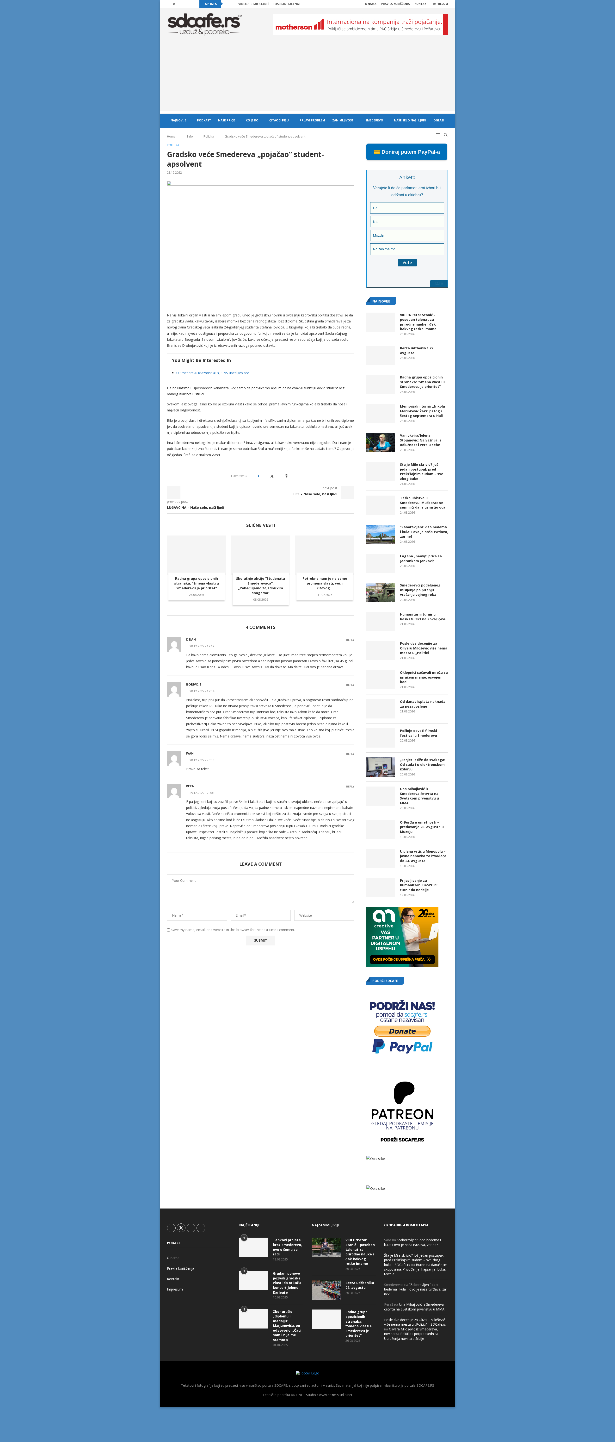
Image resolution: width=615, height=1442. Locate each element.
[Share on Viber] (286, 476)
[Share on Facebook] (267, 476)
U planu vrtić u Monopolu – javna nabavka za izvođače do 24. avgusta (423, 856)
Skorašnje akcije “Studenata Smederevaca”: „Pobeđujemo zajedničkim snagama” (260, 585)
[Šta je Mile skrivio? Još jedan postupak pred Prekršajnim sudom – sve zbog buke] (380, 471)
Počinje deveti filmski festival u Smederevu (418, 733)
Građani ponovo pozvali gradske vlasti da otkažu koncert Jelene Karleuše (287, 1282)
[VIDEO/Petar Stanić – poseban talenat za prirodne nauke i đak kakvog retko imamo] (380, 322)
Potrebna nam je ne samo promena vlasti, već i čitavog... (324, 583)
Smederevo (374, 120)
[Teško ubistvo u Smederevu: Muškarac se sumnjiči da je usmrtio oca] (380, 505)
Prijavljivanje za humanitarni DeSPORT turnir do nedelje (419, 885)
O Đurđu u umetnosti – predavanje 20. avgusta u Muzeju (422, 827)
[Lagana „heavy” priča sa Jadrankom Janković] (380, 563)
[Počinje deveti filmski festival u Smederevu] (380, 738)
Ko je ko (252, 120)
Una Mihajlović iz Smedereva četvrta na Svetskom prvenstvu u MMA (419, 796)
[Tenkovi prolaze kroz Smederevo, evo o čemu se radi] (253, 1247)
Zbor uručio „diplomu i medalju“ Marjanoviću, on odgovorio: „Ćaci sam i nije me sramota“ (287, 1325)
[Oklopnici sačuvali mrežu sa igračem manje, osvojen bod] (380, 679)
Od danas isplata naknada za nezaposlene (422, 704)
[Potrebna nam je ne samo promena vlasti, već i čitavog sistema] (324, 555)
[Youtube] (185, 4)
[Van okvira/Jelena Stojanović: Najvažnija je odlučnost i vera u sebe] (380, 442)
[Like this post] (261, 476)
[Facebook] (168, 4)
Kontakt (421, 4)
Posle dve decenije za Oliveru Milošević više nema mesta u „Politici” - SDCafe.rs (415, 1322)
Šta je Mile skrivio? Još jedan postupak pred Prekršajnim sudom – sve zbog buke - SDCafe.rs (413, 1260)
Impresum (440, 4)
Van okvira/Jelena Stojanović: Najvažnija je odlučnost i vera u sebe (421, 440)
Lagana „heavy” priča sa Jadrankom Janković (421, 558)
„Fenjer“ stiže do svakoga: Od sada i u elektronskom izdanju (422, 764)
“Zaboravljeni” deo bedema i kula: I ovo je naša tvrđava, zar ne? (424, 532)
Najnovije (178, 120)
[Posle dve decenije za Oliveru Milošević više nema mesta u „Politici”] (380, 650)
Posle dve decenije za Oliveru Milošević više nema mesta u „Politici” (423, 648)
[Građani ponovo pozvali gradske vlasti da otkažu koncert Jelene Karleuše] (253, 1280)
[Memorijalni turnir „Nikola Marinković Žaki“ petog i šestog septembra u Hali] (380, 413)
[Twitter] (174, 4)
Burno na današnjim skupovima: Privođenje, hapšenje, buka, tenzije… (415, 1269)
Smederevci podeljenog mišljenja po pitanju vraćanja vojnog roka (420, 590)
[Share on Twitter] (272, 476)
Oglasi (438, 120)
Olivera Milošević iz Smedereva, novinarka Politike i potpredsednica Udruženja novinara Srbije (411, 1334)
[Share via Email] (291, 476)
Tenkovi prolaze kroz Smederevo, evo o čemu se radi (287, 1247)
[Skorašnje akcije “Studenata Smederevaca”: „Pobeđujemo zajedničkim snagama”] (260, 555)
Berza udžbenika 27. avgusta (417, 350)
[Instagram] (180, 4)
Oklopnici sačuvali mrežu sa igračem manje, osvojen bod (424, 677)
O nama (370, 4)
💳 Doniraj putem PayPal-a (407, 152)
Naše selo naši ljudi (410, 120)
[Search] (445, 135)
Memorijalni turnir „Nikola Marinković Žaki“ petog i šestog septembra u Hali (422, 411)
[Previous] (227, 4)
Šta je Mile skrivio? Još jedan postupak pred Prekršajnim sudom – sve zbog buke (421, 471)
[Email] (191, 4)
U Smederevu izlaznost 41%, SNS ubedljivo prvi (212, 373)
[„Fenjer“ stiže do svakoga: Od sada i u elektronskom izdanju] (380, 767)
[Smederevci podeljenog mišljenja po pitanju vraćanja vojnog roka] (380, 592)
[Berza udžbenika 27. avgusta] (380, 355)
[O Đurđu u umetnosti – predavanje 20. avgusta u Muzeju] (380, 829)
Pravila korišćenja (395, 4)
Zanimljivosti (343, 120)
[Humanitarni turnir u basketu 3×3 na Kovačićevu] (380, 621)
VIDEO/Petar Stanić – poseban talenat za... (273, 4)
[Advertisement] (307, 77)
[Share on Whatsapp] (281, 476)
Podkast (204, 120)
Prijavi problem (312, 120)
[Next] (233, 4)
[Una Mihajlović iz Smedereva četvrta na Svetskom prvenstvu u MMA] (380, 796)
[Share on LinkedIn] (277, 476)
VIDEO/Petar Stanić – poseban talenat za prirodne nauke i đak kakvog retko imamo (418, 322)
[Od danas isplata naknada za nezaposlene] (380, 708)
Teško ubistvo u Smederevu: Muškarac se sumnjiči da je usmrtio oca (422, 503)
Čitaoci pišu (279, 120)
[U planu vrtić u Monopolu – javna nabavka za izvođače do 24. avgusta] (380, 858)
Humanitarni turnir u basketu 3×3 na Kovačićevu (423, 616)
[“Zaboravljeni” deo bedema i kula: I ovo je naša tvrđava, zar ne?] (380, 534)
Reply (350, 639)
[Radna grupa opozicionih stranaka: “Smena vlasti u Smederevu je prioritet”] (196, 555)
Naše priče (226, 120)
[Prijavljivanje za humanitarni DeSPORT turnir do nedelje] (380, 887)
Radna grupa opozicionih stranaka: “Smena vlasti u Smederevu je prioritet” (196, 583)
